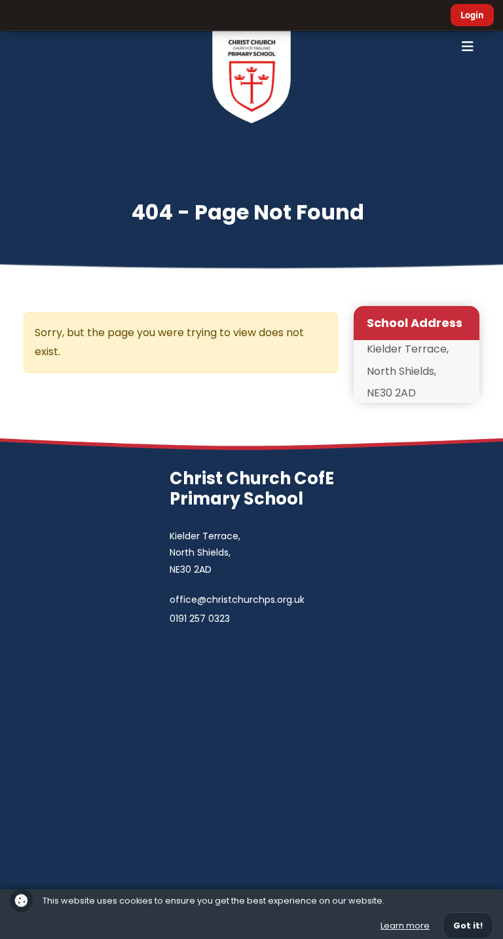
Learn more (405, 925)
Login (472, 15)
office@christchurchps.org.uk (237, 599)
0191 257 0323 (200, 618)
